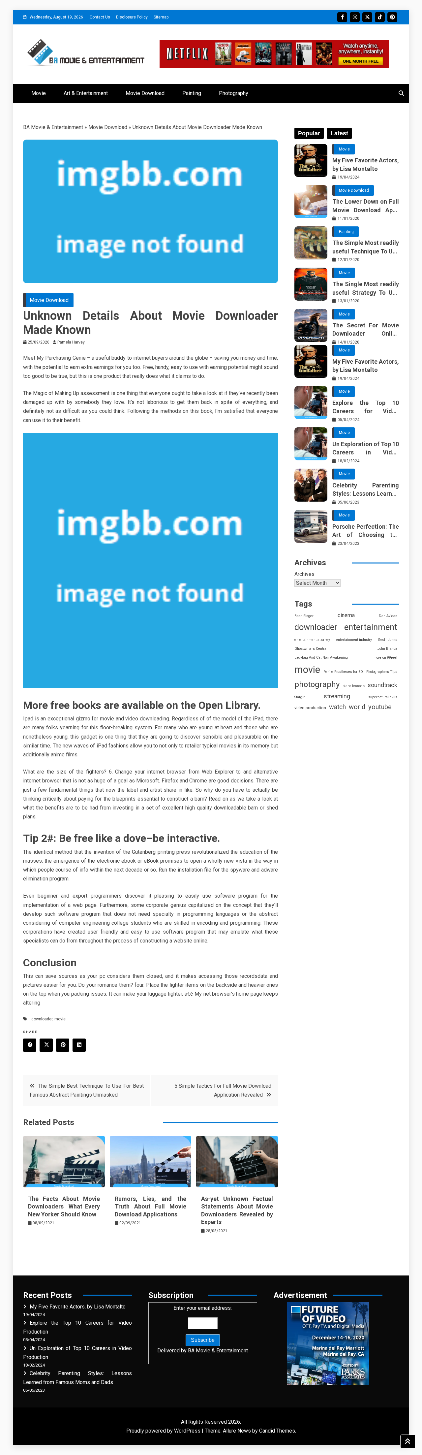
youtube (380, 707)
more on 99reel (385, 657)
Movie (38, 93)
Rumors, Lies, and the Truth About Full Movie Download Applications (151, 1206)
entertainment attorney (312, 640)
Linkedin (79, 1045)
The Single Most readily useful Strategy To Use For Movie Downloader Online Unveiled (365, 288)
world (357, 707)
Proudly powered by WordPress (164, 1431)
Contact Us (100, 17)
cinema (346, 615)
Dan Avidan (388, 616)
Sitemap (161, 17)
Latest (339, 133)
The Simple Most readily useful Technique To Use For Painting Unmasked (365, 247)
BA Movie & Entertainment (53, 127)
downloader (41, 1019)
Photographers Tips (381, 672)
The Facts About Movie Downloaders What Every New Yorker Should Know (64, 1206)
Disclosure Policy (132, 17)
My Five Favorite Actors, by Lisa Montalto (365, 164)
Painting (191, 93)
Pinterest (392, 17)
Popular (309, 133)
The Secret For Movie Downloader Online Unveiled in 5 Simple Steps (365, 330)
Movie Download (145, 93)
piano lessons (354, 686)
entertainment (370, 627)
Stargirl (300, 697)
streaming (337, 696)
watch (337, 707)
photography (317, 684)
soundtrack (382, 684)
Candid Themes (277, 1431)
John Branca (387, 648)
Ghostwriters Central (310, 648)
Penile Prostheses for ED (343, 672)
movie (60, 1019)
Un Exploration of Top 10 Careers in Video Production (365, 448)
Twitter (367, 17)
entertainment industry (354, 640)
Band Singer (304, 616)
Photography (233, 93)
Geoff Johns (387, 640)
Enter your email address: (202, 1329)
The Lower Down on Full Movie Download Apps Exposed (365, 206)
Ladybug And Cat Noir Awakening (321, 657)
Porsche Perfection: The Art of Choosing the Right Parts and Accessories (365, 531)
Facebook (342, 17)
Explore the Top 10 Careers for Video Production (365, 407)
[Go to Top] (407, 1441)
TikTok (380, 17)
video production (310, 708)
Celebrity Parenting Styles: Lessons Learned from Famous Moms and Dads (365, 490)
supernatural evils (382, 697)
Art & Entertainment (86, 93)
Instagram (355, 17)
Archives (304, 574)
